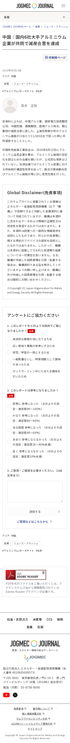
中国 (13, 76)
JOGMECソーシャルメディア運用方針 (33, 723)
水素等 (37, 619)
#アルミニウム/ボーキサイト (18, 91)
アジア (6, 76)
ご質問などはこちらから (32, 522)
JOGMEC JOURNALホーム (16, 26)
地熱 (60, 619)
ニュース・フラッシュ (56, 26)
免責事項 (20, 708)
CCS (49, 619)
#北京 (39, 91)
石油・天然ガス (17, 619)
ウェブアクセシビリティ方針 (33, 718)
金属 (7, 17)
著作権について (43, 708)
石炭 (40, 627)
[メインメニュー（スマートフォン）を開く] (63, 6)
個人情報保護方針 (33, 713)
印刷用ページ (57, 57)
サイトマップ (35, 728)
